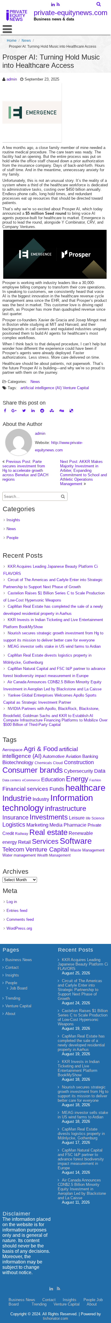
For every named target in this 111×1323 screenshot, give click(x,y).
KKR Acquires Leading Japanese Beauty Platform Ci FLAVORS (83, 964)
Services (45, 841)
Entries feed (17, 910)
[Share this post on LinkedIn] (33, 411)
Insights (13, 520)
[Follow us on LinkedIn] (53, 5)
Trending (12, 998)
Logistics (13, 824)
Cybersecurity (78, 771)
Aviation (73, 756)
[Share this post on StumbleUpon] (52, 411)
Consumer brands (32, 770)
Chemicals (43, 763)
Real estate (48, 832)
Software (76, 841)
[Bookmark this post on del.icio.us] (71, 411)
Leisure (77, 817)
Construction (79, 762)
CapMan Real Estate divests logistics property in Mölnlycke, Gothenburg (81, 1133)
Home (12, 41)
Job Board (18, 988)
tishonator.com (55, 1318)
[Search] (99, 4)
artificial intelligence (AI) (41, 388)
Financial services (25, 789)
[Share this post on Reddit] (42, 411)
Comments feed (20, 919)
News (26, 41)
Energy (77, 779)
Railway (21, 834)
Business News (18, 960)
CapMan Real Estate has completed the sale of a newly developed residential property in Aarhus (81, 1043)
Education (53, 779)
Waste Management (87, 850)
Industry (41, 799)
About (10, 1013)
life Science (95, 818)
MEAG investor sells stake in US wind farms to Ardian (54, 646)
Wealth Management (53, 855)
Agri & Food (41, 749)
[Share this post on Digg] (61, 411)
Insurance (15, 817)
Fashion (95, 780)
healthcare (85, 788)
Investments (49, 817)
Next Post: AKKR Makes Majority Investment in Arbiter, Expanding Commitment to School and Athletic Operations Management (83, 472)
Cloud (58, 763)
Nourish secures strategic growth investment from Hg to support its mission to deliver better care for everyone (83, 1094)
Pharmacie (75, 825)
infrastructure (65, 808)
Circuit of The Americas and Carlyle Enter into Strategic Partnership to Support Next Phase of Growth (80, 990)
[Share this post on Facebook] (5, 411)
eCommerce (31, 780)
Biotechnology (17, 762)
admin (12, 79)
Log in (12, 901)
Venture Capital (76, 388)
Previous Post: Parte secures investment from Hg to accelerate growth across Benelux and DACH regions (25, 470)
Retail (24, 842)
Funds (56, 789)
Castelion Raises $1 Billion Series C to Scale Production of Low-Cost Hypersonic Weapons (83, 1017)
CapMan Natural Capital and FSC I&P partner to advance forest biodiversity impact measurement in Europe (81, 1159)
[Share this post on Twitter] (24, 411)
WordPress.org (19, 928)
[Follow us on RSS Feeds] (58, 5)
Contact (12, 967)
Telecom (13, 849)
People (12, 537)
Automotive (54, 756)
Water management (19, 855)
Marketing (37, 825)
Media (55, 825)
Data (99, 771)
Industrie (16, 798)
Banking (90, 756)
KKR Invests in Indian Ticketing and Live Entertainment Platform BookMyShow (78, 1068)
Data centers (11, 780)
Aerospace (12, 749)
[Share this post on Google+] (14, 411)
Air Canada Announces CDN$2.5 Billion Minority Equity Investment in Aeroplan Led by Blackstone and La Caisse (82, 1189)
